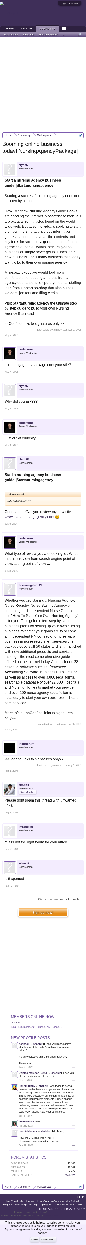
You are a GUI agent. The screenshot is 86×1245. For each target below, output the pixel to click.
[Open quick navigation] (80, 135)
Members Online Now (32, 1017)
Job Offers (28, 34)
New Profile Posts (30, 1038)
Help (80, 1197)
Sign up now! (43, 913)
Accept (34, 1240)
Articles (26, 28)
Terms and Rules (50, 1209)
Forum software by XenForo (30, 1212)
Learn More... (48, 1240)
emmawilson (26, 1121)
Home (10, 28)
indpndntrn (26, 743)
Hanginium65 (27, 1086)
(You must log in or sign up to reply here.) (61, 899)
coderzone (26, 349)
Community (47, 28)
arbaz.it (24, 863)
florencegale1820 (30, 585)
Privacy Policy (74, 1209)
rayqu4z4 (70, 1174)
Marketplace (11, 34)
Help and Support (48, 34)
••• (73, 1067)
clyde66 (24, 165)
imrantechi (26, 826)
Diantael (15, 1022)
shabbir (24, 785)
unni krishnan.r (28, 1131)
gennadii (24, 1043)
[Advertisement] (43, 85)
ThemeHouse (51, 1215)
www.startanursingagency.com (29, 517)
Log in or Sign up (70, 3)
